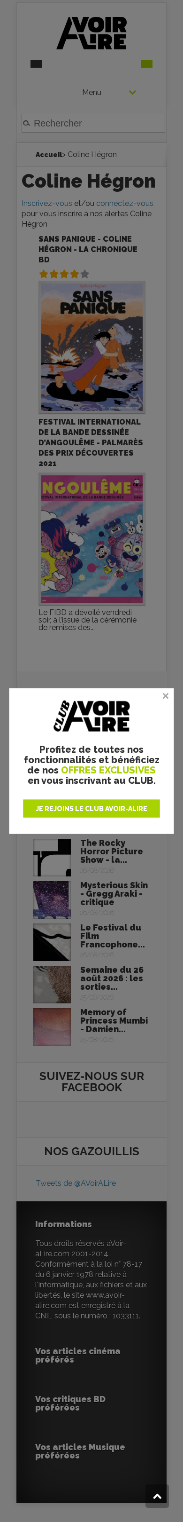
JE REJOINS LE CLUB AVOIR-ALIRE (91, 808)
